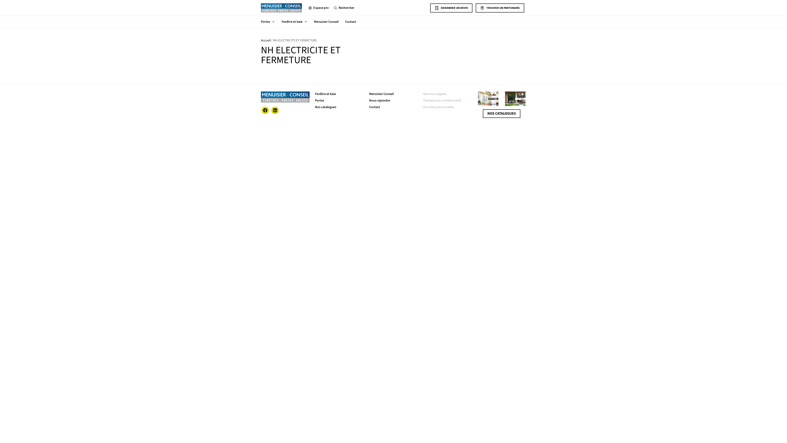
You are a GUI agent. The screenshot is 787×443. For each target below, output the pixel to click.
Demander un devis (454, 8)
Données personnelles (438, 107)
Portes (265, 21)
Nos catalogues (325, 107)
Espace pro (321, 8)
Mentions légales (435, 94)
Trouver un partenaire (503, 8)
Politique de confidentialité (442, 100)
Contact (350, 21)
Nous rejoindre (379, 100)
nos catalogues (501, 113)
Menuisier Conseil (326, 21)
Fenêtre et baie (292, 21)
